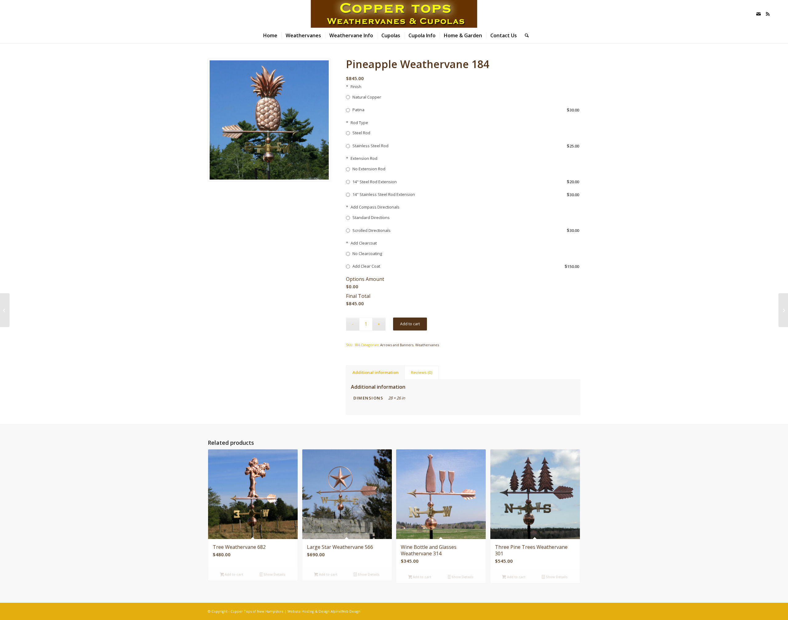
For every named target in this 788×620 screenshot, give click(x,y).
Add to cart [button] (233, 574)
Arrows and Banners (396, 344)
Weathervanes (427, 344)
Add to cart (410, 323)
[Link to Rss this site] (767, 13)
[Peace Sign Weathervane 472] (5, 310)
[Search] (525, 35)
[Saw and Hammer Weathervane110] (783, 310)
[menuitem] (270, 35)
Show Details (274, 574)
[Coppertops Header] (394, 14)
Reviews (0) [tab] (421, 372)
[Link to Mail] (758, 13)
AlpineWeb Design (345, 611)
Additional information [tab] (375, 372)
